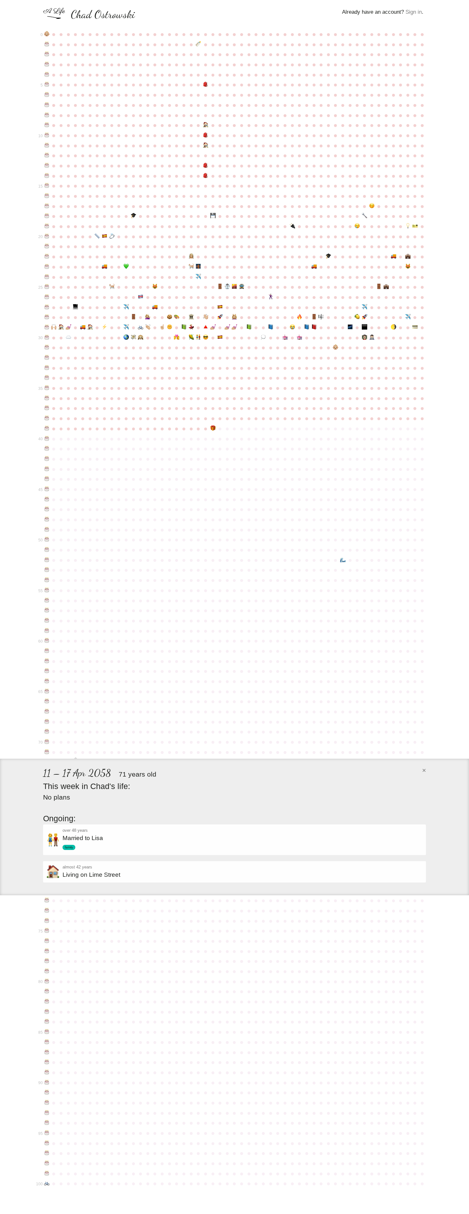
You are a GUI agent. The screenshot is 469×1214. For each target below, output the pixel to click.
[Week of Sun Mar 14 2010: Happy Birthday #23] (46, 267)
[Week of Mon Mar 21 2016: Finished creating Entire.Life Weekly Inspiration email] (54, 327)
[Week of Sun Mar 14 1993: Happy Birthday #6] (46, 95)
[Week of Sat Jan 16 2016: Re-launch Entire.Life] (364, 317)
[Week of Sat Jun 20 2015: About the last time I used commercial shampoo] (148, 317)
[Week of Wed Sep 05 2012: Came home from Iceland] (227, 287)
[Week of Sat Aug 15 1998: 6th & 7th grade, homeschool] (205, 145)
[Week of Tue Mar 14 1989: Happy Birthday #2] (46, 54)
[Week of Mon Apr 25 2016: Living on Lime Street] (90, 327)
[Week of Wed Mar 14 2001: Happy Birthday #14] (46, 176)
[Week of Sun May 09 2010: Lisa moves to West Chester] (104, 267)
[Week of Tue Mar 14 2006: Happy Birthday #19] (46, 226)
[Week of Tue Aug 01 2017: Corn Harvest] (191, 337)
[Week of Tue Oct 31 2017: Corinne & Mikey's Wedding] (285, 337)
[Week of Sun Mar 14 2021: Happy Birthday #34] (46, 378)
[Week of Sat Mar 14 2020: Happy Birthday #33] (46, 368)
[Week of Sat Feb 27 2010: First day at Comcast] (408, 256)
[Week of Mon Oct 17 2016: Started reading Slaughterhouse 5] (270, 327)
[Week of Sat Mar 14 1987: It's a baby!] (46, 34)
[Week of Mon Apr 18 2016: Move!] (82, 327)
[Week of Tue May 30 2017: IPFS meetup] (126, 337)
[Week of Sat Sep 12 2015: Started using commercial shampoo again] (234, 317)
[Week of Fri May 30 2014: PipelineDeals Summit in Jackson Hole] (126, 307)
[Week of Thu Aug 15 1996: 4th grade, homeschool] (205, 125)
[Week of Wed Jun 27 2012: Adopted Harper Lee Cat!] (155, 287)
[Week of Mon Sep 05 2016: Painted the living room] (227, 327)
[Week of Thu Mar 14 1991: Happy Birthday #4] (46, 75)
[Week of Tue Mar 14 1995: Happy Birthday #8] (46, 115)
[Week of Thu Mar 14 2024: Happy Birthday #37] (46, 408)
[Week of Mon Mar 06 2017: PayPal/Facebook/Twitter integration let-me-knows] (415, 327)
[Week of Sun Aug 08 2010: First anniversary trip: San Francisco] (198, 267)
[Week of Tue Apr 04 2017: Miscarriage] (68, 337)
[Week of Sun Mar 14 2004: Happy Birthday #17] (46, 206)
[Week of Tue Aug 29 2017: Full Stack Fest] (220, 337)
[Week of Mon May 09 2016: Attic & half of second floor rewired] (104, 327)
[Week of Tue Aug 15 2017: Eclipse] (205, 337)
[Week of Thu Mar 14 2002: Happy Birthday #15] (46, 186)
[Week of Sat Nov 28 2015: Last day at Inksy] (314, 317)
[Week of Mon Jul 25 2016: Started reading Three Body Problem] (184, 327)
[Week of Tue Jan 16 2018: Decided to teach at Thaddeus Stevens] (364, 337)
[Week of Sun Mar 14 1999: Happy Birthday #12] (46, 155)
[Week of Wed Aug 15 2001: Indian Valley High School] (205, 176)
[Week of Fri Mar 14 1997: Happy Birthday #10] (46, 135)
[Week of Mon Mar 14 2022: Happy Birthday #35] (46, 388)
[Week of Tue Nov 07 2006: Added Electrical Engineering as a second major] (292, 226)
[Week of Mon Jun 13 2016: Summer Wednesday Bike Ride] (140, 327)
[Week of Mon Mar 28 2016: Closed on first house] (61, 327)
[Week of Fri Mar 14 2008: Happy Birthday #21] (46, 246)
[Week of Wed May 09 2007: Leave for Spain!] (104, 236)
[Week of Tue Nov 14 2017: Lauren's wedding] (299, 337)
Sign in (414, 12)
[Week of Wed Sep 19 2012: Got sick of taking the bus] (241, 287)
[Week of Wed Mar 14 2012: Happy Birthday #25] (46, 287)
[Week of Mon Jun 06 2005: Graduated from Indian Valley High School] (133, 216)
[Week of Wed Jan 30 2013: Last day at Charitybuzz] (379, 287)
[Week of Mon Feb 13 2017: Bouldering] (393, 327)
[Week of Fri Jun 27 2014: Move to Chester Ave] (155, 307)
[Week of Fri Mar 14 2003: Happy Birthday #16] (46, 196)
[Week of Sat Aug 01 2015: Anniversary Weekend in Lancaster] (191, 317)
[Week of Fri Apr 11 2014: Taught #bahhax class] (75, 307)
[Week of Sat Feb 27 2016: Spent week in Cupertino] (408, 317)
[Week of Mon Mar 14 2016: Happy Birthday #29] (46, 327)
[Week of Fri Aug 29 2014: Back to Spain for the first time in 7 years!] (220, 307)
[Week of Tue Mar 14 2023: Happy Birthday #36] (46, 398)
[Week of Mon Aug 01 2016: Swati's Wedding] (191, 327)
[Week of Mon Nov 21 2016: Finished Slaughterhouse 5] (306, 327)
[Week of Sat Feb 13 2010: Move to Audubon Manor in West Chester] (393, 256)
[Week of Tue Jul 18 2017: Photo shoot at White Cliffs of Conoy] (177, 337)
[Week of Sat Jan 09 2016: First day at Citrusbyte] (357, 317)
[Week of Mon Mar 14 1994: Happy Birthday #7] (46, 105)
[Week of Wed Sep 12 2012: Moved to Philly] (234, 287)
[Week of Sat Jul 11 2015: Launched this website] (169, 317)
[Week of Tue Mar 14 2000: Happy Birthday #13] (46, 165)
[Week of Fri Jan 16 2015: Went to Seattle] (364, 307)
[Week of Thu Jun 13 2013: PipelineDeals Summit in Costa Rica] (140, 297)
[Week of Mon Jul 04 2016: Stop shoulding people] (162, 327)
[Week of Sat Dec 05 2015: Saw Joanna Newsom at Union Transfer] (321, 317)
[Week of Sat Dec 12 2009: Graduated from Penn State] (328, 256)
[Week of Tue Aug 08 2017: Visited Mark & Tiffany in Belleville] (198, 337)
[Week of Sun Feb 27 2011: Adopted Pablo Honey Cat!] (408, 267)
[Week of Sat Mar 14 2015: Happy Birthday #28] (46, 317)
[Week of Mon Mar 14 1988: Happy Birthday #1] (46, 44)
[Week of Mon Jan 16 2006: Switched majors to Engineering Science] (364, 216)
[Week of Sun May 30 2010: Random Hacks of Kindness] (126, 267)
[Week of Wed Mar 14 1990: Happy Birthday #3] (46, 64)
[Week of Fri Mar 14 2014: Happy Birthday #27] (46, 307)
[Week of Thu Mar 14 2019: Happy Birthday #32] (46, 358)
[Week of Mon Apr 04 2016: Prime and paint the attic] (68, 327)
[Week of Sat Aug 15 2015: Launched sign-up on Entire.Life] (205, 317)
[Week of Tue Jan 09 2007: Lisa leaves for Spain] (357, 226)
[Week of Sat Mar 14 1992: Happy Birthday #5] (46, 84)
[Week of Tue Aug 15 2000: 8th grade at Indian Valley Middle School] (205, 165)
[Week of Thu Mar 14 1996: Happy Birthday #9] (46, 125)
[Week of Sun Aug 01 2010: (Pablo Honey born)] (191, 267)
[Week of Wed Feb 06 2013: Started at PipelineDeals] (386, 287)
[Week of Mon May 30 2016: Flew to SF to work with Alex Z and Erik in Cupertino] (126, 327)
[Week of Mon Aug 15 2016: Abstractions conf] (205, 327)
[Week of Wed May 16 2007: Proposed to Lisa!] (111, 236)
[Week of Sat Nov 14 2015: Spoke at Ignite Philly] (299, 317)
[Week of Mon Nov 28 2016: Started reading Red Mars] (314, 327)
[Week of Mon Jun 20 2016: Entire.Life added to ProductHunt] (148, 327)
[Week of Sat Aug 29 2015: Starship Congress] (220, 317)
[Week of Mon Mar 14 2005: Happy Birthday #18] (46, 216)
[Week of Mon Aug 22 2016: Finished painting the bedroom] (213, 327)
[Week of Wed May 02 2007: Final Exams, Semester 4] (97, 236)
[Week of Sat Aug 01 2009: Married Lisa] (191, 256)
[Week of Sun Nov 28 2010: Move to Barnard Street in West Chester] (314, 267)
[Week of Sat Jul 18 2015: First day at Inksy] (177, 317)
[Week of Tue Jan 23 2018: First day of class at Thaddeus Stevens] (372, 337)
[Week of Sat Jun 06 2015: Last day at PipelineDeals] (133, 317)
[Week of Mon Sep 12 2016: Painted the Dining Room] (234, 327)
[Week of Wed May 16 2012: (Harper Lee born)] (111, 287)
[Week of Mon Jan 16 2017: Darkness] (364, 327)
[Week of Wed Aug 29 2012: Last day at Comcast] (220, 287)
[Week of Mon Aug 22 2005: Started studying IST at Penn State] (213, 216)
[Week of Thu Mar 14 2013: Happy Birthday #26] (46, 297)
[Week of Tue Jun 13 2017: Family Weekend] (140, 337)
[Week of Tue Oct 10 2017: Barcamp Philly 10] (263, 337)
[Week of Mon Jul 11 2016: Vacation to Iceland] (169, 327)
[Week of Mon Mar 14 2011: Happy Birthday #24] (46, 277)
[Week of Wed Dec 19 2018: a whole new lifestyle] (335, 347)
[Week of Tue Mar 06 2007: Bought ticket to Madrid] (415, 226)
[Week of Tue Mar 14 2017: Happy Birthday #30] (46, 337)
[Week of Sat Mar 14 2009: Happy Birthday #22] (46, 256)
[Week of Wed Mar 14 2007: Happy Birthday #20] (46, 236)
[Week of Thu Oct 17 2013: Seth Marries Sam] (270, 297)
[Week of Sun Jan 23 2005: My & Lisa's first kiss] (372, 206)
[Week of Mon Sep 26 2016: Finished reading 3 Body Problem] (249, 327)
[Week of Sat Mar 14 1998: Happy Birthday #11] (46, 145)
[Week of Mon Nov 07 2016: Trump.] (292, 327)
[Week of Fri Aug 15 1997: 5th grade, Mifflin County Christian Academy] (205, 135)
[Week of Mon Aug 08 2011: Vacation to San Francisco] (198, 277)
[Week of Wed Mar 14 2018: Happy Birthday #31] (46, 347)
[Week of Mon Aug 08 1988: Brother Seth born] (198, 44)
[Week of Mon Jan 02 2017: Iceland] (350, 327)
